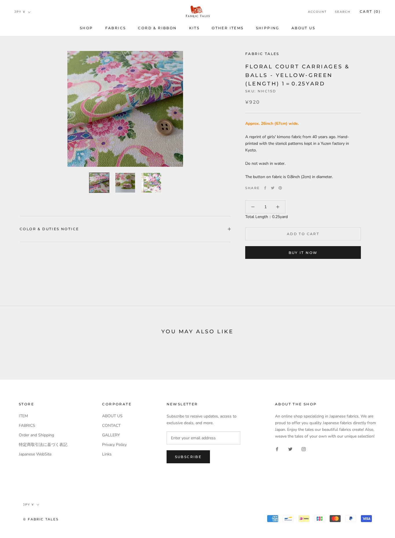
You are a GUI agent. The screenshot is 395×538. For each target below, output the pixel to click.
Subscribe (188, 457)
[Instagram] (304, 448)
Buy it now (303, 252)
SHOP (86, 28)
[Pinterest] (280, 188)
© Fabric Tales (41, 519)
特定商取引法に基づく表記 (43, 444)
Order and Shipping (36, 435)
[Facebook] (265, 188)
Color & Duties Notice (49, 229)
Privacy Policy (114, 444)
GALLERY (111, 435)
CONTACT (111, 425)
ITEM (23, 416)
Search (342, 12)
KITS (194, 28)
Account (317, 12)
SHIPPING (267, 28)
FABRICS (115, 28)
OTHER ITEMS (227, 28)
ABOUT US (303, 28)
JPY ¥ (19, 12)
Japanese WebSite (35, 454)
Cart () (370, 11)
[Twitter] (272, 188)
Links (107, 454)
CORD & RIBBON (157, 28)
